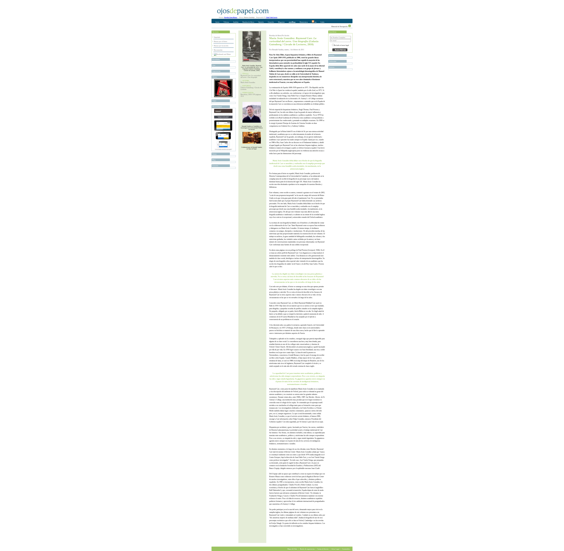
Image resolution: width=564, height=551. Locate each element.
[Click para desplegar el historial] (349, 26)
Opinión (261, 22)
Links (322, 22)
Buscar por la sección (221, 46)
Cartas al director (323, 549)
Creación (271, 22)
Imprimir (217, 37)
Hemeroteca (304, 22)
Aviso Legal (335, 549)
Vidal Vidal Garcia (271, 17)
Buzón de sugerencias (307, 549)
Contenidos (346, 549)
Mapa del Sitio (292, 549)
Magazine (281, 22)
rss (315, 22)
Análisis (235, 22)
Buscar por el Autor (220, 41)
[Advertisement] (303, 537)
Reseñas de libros (248, 22)
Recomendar (218, 50)
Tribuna (226, 22)
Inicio (217, 22)
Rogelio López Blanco (230, 17)
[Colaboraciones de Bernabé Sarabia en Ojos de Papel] (251, 144)
